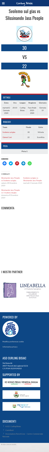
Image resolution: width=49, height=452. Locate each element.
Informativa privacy (10, 347)
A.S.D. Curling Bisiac (13, 426)
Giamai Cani (7, 137)
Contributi (9, 430)
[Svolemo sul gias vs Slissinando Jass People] (34, 180)
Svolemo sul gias (9, 132)
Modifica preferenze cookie (13, 341)
